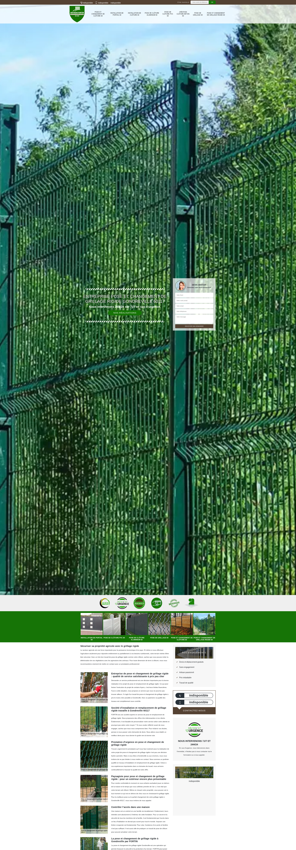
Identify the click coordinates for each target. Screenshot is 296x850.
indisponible (88, 3)
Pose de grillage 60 (198, 14)
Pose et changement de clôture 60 (98, 14)
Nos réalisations (124, 313)
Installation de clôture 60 (134, 14)
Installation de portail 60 (116, 14)
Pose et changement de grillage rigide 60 (216, 14)
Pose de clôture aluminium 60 (152, 14)
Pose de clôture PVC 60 (167, 14)
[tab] (148, 340)
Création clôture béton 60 (183, 14)
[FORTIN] (77, 14)
